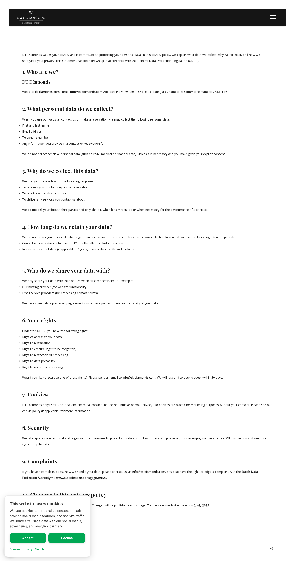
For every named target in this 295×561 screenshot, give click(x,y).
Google (39, 549)
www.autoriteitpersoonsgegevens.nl (81, 478)
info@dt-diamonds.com (86, 92)
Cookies (15, 549)
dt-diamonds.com (47, 92)
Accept (27, 538)
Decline (67, 538)
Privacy (27, 549)
